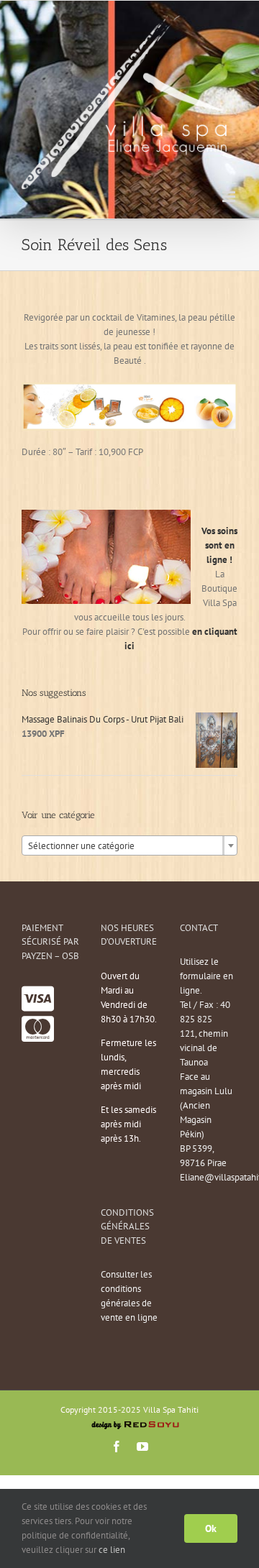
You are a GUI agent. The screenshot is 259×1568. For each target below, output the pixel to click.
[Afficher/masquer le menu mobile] (229, 196)
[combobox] (129, 845)
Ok (211, 1528)
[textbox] (129, 846)
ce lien (112, 1550)
